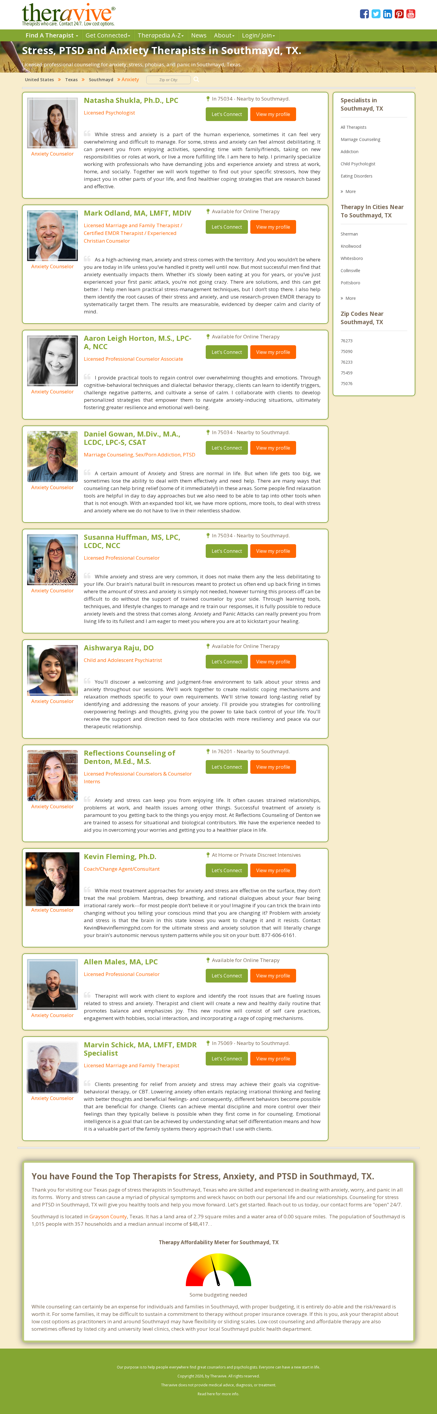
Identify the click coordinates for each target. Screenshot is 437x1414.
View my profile (273, 114)
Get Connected (106, 35)
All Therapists (354, 127)
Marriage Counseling (360, 139)
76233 (347, 362)
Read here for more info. (218, 1393)
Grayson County (108, 1216)
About (223, 35)
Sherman (349, 234)
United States (39, 79)
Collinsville (350, 270)
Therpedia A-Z (159, 35)
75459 (347, 373)
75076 (347, 383)
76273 (347, 340)
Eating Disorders (356, 176)
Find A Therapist (50, 35)
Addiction (350, 151)
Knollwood (351, 246)
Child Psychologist (358, 164)
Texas (71, 79)
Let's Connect (227, 114)
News (199, 35)
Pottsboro (350, 282)
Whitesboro (352, 258)
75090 (347, 351)
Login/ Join (257, 35)
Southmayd (101, 79)
